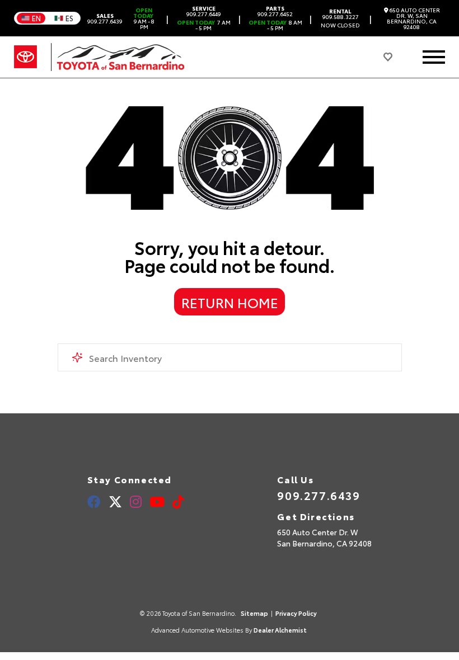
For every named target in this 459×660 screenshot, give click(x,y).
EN (36, 18)
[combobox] (230, 357)
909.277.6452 (275, 11)
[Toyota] (25, 57)
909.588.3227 (340, 14)
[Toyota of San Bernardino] (117, 57)
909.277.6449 (203, 11)
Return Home (229, 302)
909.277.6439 (104, 18)
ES (69, 18)
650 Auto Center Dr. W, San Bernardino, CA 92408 (413, 18)
